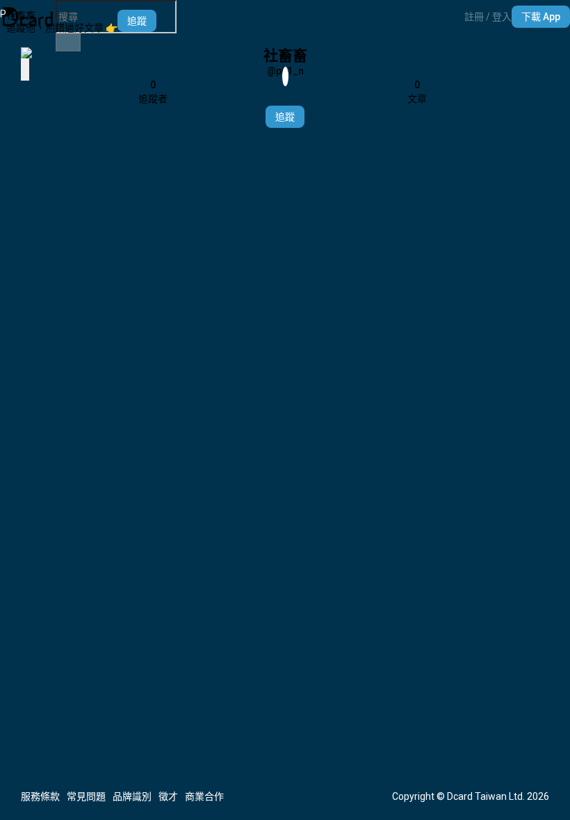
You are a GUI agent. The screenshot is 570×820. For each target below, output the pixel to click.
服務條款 (40, 796)
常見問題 (86, 796)
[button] (488, 16)
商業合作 (204, 796)
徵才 (168, 796)
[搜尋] (68, 42)
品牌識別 (132, 796)
